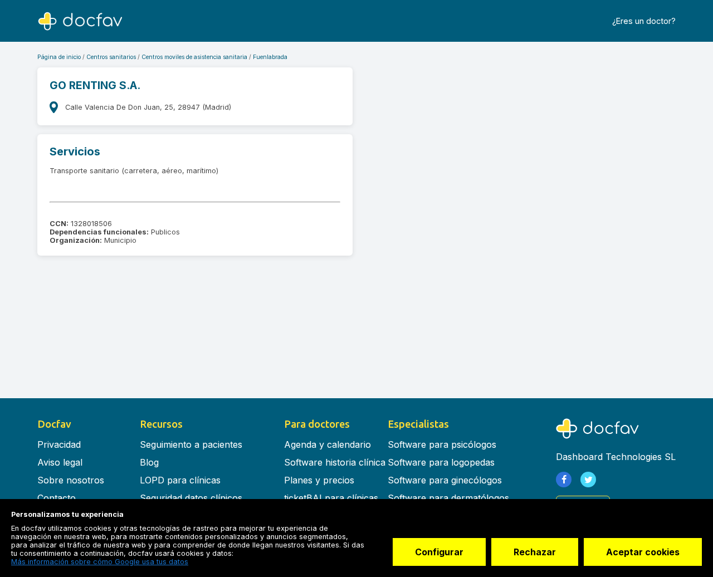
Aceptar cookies (643, 552)
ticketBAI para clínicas (331, 497)
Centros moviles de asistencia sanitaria (194, 57)
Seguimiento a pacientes (191, 444)
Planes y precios (319, 480)
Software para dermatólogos (448, 497)
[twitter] (588, 479)
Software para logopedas (441, 462)
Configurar (439, 552)
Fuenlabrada (270, 57)
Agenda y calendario (327, 444)
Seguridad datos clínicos (191, 497)
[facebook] (564, 479)
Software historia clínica (334, 462)
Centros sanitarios (111, 57)
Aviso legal (59, 462)
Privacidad (59, 444)
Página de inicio (59, 57)
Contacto (56, 497)
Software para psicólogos (442, 444)
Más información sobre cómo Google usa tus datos (99, 562)
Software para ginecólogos (445, 480)
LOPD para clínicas (180, 480)
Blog (149, 462)
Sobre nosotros (70, 480)
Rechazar (535, 552)
